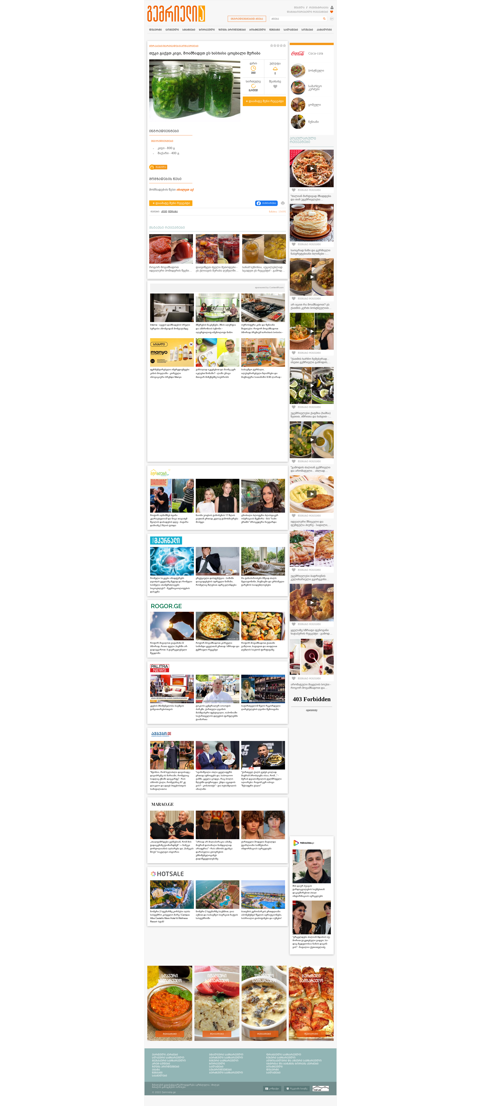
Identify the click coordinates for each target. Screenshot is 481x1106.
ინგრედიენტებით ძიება (247, 18)
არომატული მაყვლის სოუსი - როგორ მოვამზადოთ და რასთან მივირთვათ (311, 688)
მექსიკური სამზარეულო (169, 1060)
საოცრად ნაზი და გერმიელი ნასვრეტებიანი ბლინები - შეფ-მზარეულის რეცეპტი (310, 253)
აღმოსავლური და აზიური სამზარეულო (294, 1060)
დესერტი (272, 1069)
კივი (164, 211)
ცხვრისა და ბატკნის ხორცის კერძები (292, 1063)
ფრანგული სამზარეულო (283, 1054)
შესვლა (299, 7)
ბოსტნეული (274, 1066)
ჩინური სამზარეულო (223, 1060)
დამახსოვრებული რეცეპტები (307, 11)
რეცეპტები (170, 1034)
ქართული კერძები (165, 1054)
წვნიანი (157, 1072)
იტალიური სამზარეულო (226, 1054)
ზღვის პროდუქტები (165, 1066)
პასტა (156, 1069)
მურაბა (173, 211)
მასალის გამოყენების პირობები (169, 1087)
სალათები (216, 1066)
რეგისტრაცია (318, 7)
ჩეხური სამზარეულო (281, 1057)
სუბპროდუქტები (220, 1069)
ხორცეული (217, 1063)
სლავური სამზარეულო (168, 1057)
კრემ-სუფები (161, 1063)
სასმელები (159, 1075)
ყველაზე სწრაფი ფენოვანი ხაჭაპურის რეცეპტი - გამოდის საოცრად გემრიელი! (312, 633)
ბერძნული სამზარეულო (226, 1057)
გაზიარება (269, 203)
